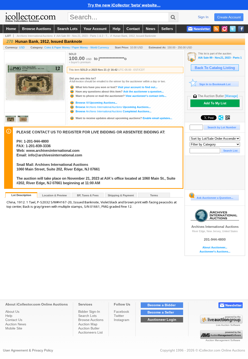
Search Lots (87, 316)
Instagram (121, 320)
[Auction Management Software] (221, 338)
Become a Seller (160, 312)
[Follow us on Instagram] (224, 29)
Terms (154, 195)
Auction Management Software (223, 340)
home (11, 29)
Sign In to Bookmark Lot (215, 84)
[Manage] (231, 96)
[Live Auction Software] (221, 322)
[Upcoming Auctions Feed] (216, 29)
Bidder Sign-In (89, 311)
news (150, 29)
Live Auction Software (228, 325)
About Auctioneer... (214, 247)
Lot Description (21, 195)
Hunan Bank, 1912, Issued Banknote (134, 35)
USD (22, 47)
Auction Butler (89, 328)
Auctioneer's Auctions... (215, 251)
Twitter (119, 316)
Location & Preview (54, 195)
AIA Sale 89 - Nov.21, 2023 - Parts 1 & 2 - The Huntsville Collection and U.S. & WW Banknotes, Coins (220, 57)
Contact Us (13, 320)
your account (95, 29)
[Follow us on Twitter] (233, 29)
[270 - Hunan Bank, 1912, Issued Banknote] (11, 124)
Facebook (121, 311)
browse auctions (36, 29)
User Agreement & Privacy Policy (28, 350)
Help (8, 316)
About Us (12, 311)
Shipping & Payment (121, 195)
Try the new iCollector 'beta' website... (124, 5)
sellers (167, 29)
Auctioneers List (90, 332)
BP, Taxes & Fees (88, 195)
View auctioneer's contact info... (121, 95)
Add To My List (215, 103)
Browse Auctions (90, 320)
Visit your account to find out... (116, 87)
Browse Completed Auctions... (113, 111)
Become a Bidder (161, 305)
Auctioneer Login (161, 319)
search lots (67, 29)
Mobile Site (13, 328)
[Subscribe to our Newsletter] (199, 29)
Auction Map (87, 324)
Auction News (15, 324)
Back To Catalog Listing (215, 68)
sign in (203, 17)
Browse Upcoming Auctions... (96, 102)
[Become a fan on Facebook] (241, 29)
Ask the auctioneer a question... (120, 91)
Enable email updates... (124, 118)
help (116, 29)
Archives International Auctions (35, 35)
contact (133, 29)
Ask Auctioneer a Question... (215, 197)
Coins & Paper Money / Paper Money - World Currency (76, 47)
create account (229, 17)
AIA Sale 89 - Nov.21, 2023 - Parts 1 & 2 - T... (82, 35)
